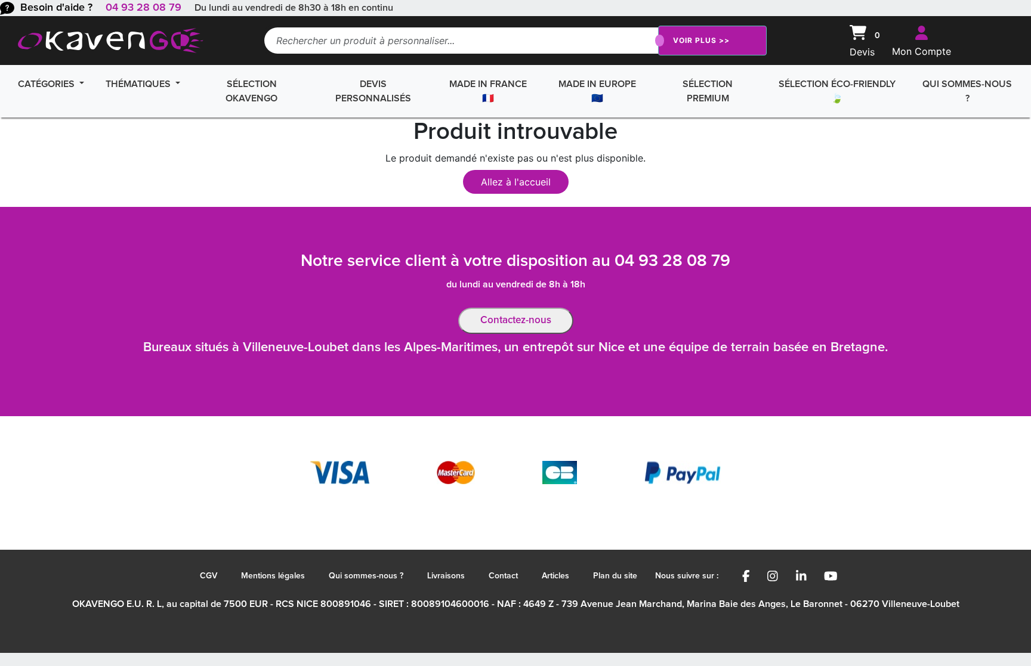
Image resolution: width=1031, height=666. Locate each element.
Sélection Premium (708, 91)
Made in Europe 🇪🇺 (597, 91)
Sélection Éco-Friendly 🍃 (837, 91)
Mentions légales (273, 576)
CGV (208, 576)
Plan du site (615, 576)
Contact (503, 576)
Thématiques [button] (139, 84)
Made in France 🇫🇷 (488, 91)
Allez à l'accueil (516, 182)
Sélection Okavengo (251, 91)
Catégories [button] (47, 84)
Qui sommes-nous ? (967, 91)
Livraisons (446, 576)
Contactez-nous (515, 320)
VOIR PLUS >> (701, 40)
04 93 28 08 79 (143, 7)
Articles (555, 576)
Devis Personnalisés (373, 91)
